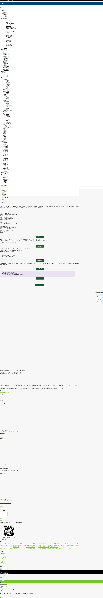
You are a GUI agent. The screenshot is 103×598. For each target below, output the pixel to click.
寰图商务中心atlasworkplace (11, 28)
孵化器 (5, 48)
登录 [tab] (3, 580)
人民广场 (7, 75)
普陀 (5, 124)
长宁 (5, 101)
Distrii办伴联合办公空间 (52, 544)
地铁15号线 (6, 160)
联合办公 (3, 49)
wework (5, 50)
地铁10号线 (6, 154)
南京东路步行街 (9, 82)
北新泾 (7, 108)
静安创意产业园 (43, 548)
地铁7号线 (6, 151)
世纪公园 (7, 112)
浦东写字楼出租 (67, 547)
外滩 (7, 79)
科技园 (5, 12)
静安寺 (7, 92)
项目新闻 (5, 186)
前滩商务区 (8, 116)
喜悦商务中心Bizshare (10, 31)
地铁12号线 (6, 156)
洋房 (5, 13)
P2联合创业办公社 (9, 36)
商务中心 (3, 19)
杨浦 (5, 115)
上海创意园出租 (56, 545)
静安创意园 (48, 548)
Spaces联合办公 (7, 64)
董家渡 (7, 83)
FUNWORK (5, 61)
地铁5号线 (6, 147)
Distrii (36, 544)
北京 (5, 134)
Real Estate (3, 545)
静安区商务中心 (54, 548)
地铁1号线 (6, 142)
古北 (7, 106)
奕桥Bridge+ (6, 67)
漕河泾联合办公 (7, 548)
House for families (63, 544)
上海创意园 (49, 545)
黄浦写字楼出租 (60, 548)
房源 (3, 174)
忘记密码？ (6, 586)
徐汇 (5, 113)
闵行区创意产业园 (31, 548)
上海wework (19, 545)
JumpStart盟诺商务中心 (10, 44)
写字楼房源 (6, 176)
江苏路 (7, 97)
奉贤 (5, 125)
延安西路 (7, 109)
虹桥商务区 (21, 548)
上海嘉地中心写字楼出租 (5, 503)
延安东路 (7, 86)
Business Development (28, 544)
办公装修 (5, 195)
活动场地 (5, 16)
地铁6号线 (6, 150)
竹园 (7, 119)
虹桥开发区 (8, 99)
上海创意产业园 (41, 545)
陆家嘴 (7, 115)
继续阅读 (1, 437)
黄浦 (5, 79)
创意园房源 (6, 168)
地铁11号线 (6, 155)
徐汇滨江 (4, 563)
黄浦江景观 (70, 548)
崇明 (5, 129)
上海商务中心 (63, 545)
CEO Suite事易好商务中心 (10, 27)
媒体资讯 (5, 185)
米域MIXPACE (6, 55)
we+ (5, 61)
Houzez (71, 544)
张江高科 (7, 119)
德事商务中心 (43, 547)
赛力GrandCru (8, 26)
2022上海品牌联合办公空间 (8, 544)
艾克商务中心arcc (9, 24)
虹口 (5, 114)
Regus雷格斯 (8, 22)
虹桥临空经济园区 (9, 110)
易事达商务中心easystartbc (11, 40)
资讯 (3, 182)
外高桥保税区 (8, 128)
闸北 (5, 100)
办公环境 (5, 182)
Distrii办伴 (42, 544)
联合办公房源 (6, 169)
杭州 (5, 141)
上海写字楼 (25, 545)
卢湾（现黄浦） (7, 85)
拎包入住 (54, 547)
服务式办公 (6, 20)
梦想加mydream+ (7, 66)
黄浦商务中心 (65, 548)
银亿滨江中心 (3, 433)
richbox (7, 39)
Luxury (76, 544)
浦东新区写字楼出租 (74, 547)
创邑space (6, 71)
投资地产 (5, 190)
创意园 (3, 13)
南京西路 (7, 96)
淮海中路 (7, 86)
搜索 (1, 569)
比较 (1, 577)
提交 (1, 520)
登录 (1, 587)
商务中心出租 (4, 466)
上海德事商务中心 (71, 545)
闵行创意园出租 (25, 548)
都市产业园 (6, 17)
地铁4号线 (6, 146)
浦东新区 (5, 111)
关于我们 (3, 185)
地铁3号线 (6, 145)
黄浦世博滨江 (8, 84)
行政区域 (3, 77)
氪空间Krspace (6, 54)
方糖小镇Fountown (7, 57)
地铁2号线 (6, 143)
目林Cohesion (8, 37)
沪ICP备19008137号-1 (3, 572)
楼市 (5, 187)
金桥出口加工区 (9, 127)
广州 (5, 137)
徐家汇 (3, 558)
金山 (5, 132)
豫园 (7, 81)
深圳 (5, 138)
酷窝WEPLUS (6, 58)
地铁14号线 (6, 159)
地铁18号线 (6, 172)
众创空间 (5, 46)
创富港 (7, 32)
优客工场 (5, 53)
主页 (3, 190)
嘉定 (5, 127)
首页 (3, 3)
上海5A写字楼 (15, 545)
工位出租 (30, 547)
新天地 (7, 88)
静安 (5, 89)
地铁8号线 (6, 149)
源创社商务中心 (9, 35)
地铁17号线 (6, 163)
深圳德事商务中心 (4, 468)
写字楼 (3, 6)
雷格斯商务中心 (37, 548)
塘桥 (7, 126)
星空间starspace (7, 63)
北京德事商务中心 (9, 547)
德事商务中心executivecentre (11, 23)
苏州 (5, 133)
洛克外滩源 (60, 547)
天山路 (7, 101)
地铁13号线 (6, 165)
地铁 (3, 147)
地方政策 (5, 191)
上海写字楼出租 (33, 545)
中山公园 (7, 98)
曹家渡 (7, 93)
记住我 (2, 586)
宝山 (5, 128)
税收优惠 (5, 181)
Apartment (19, 544)
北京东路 (7, 77)
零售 (3, 74)
